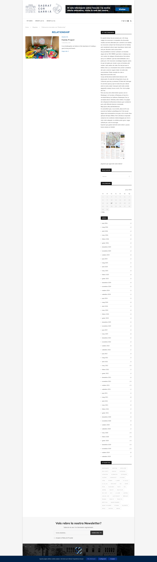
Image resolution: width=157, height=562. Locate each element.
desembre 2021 (106, 377)
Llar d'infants (116, 496)
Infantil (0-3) (39, 20)
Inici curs (104, 493)
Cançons (114, 471)
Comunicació (113, 477)
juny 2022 (104, 353)
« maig (102, 212)
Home (27, 27)
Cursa (103, 480)
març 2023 (105, 334)
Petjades (30, 20)
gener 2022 (105, 373)
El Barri (118, 480)
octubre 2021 (106, 385)
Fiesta (103, 486)
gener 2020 (105, 440)
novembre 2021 (106, 381)
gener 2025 (105, 278)
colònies (104, 477)
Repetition (104, 502)
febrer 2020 (105, 437)
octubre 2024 (106, 290)
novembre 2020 (106, 421)
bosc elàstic (105, 471)
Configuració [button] (102, 559)
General (104, 490)
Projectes (119, 499)
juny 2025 (104, 259)
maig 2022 (105, 357)
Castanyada (122, 471)
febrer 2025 (105, 274)
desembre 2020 (106, 417)
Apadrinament (105, 468)
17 (111, 203)
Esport (126, 483)
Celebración (114, 474)
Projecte (111, 499)
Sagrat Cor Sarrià (106, 505)
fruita (118, 486)
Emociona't (113, 483)
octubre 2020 (106, 425)
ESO (120, 483)
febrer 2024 (105, 314)
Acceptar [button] (112, 559)
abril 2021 (105, 401)
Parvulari (125, 496)
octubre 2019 (106, 452)
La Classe (117, 493)
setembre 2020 (106, 429)
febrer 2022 (105, 369)
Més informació (91, 559)
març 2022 (105, 365)
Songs (103, 508)
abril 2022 (105, 361)
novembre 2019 (106, 448)
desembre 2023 (106, 322)
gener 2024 (105, 318)
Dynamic (110, 480)
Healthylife (120, 490)
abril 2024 (105, 306)
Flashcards (111, 486)
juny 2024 (104, 298)
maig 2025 (105, 263)
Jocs (111, 493)
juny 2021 (104, 393)
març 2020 (105, 433)
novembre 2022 (106, 342)
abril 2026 (105, 231)
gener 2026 (105, 243)
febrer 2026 (105, 239)
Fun (125, 486)
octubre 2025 (106, 255)
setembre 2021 (106, 389)
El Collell (125, 480)
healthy (111, 490)
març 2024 (105, 310)
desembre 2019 (106, 444)
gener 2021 (105, 413)
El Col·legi (105, 483)
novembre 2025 (106, 251)
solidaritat (125, 505)
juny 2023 (104, 330)
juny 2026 (104, 223)
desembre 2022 (106, 338)
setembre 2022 (106, 350)
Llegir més (65, 51)
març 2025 (105, 270)
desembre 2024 (106, 282)
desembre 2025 (106, 247)
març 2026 (105, 235)
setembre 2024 (106, 294)
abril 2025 (105, 266)
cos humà (122, 477)
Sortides (110, 508)
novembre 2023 (106, 326)
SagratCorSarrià (115, 502)
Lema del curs (105, 496)
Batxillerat (123, 468)
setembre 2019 (106, 456)
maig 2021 (105, 397)
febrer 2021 (105, 409)
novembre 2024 (106, 286)
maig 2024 (105, 302)
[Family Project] (42, 47)
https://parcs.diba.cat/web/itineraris (110, 106)
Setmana (116, 505)
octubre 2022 (106, 346)
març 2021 (105, 405)
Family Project (68, 40)
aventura (114, 468)
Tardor (118, 508)
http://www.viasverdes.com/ (108, 74)
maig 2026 (105, 227)
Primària (104, 499)
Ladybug (125, 493)
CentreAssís (124, 474)
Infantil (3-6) (51, 20)
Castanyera (105, 474)
